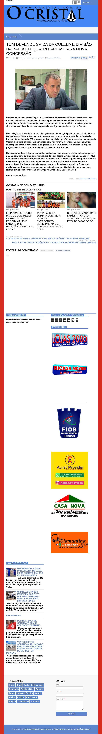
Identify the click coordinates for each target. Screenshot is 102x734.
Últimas (11, 36)
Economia (14, 689)
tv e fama (35, 701)
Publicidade (31, 697)
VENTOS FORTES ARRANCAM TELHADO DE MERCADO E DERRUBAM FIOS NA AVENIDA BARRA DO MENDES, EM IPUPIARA (24, 647)
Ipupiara (20, 693)
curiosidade (23, 701)
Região (41, 58)
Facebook (74, 2)
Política (20, 697)
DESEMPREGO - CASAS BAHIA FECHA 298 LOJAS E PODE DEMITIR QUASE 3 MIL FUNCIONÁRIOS (30, 572)
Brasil (19, 685)
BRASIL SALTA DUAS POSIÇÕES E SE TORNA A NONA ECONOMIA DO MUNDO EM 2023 (54, 243)
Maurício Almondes (83, 729)
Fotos (12, 693)
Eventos (39, 689)
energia (35, 58)
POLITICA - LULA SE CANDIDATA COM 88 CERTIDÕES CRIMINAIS (28, 623)
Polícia (12, 697)
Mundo (38, 693)
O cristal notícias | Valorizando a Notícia (37, 729)
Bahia (20, 58)
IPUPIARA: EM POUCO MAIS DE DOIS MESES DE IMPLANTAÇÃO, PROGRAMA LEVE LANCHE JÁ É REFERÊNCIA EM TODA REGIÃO (19, 221)
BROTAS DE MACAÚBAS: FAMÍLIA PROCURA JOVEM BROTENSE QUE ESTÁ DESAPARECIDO (81, 217)
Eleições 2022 (27, 689)
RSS (78, 2)
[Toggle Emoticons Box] (7, 255)
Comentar (11, 58)
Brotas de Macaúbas (33, 685)
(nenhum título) (13, 615)
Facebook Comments (63, 250)
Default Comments (46, 250)
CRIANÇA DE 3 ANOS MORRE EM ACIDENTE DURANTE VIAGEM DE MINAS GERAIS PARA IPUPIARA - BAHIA (28, 596)
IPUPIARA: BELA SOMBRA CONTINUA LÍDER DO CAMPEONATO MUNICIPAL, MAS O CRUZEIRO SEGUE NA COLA (49, 221)
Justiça (29, 693)
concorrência (27, 58)
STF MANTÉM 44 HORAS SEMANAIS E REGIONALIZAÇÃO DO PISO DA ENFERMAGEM (47, 239)
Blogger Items (59, 729)
